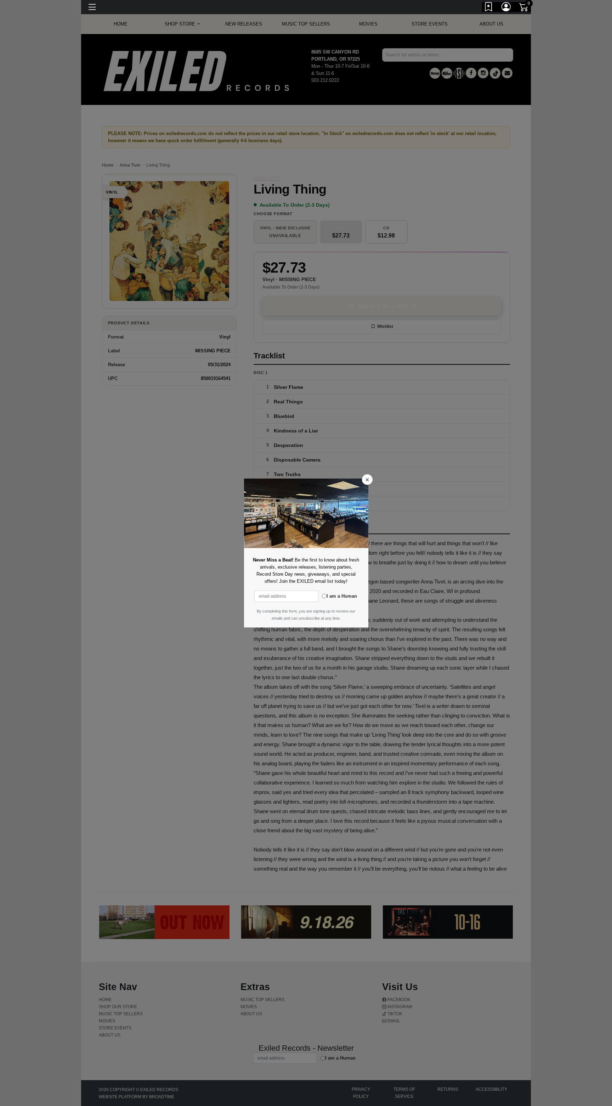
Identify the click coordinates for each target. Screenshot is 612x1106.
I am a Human (342, 596)
